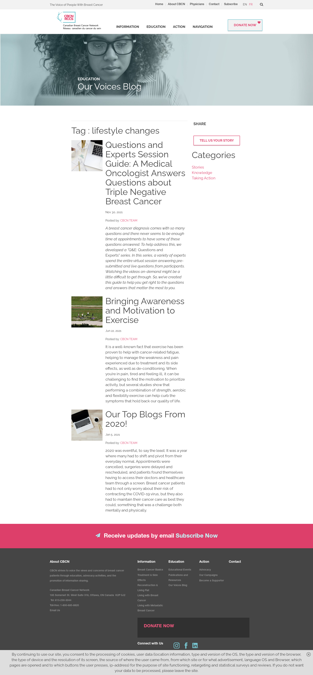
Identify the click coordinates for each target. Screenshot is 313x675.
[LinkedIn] (195, 645)
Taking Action (203, 178)
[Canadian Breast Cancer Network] (79, 20)
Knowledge (202, 172)
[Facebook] (186, 645)
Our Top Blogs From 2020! (145, 419)
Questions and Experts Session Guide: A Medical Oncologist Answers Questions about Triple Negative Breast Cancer (145, 173)
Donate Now (245, 25)
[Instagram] (176, 645)
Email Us (55, 610)
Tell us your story (217, 140)
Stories (198, 167)
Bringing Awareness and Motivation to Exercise (144, 310)
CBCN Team (128, 220)
